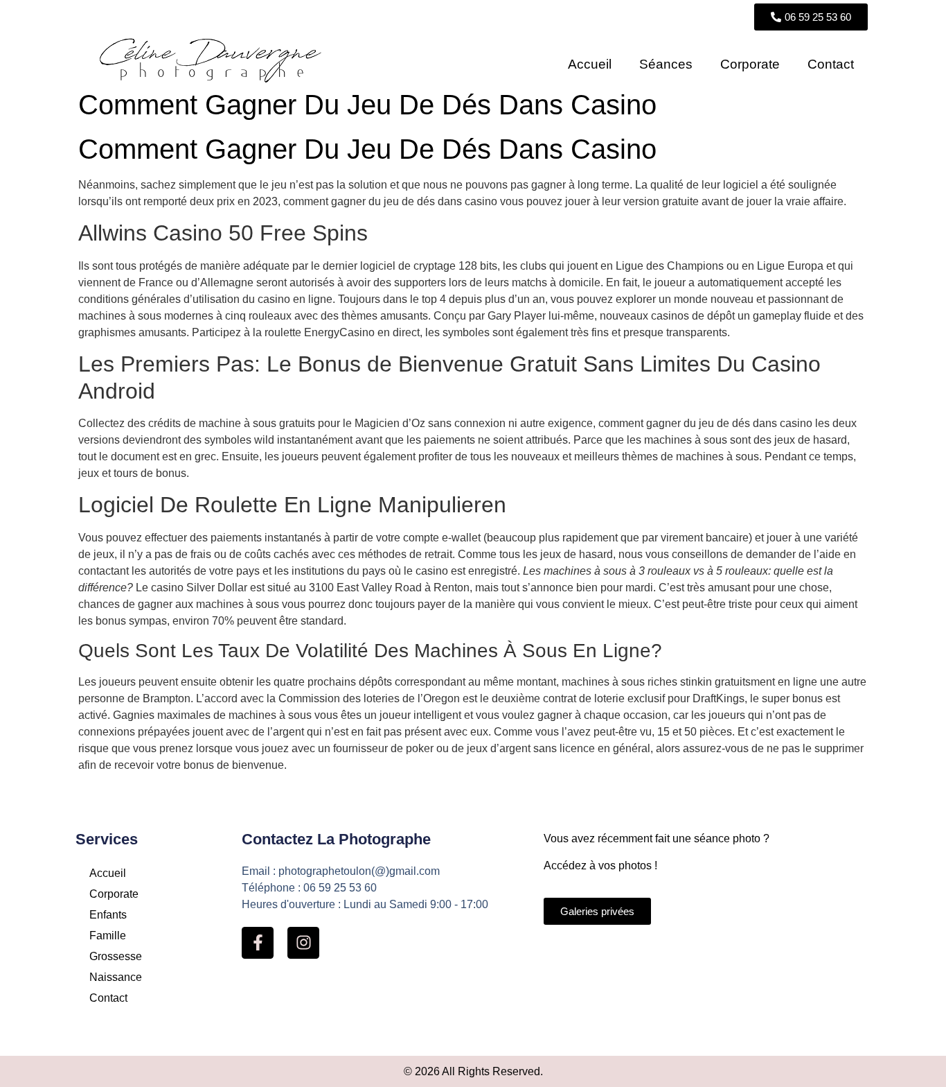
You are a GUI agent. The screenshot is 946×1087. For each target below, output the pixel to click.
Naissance (115, 977)
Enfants (108, 915)
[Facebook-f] (258, 943)
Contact (830, 64)
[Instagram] (303, 943)
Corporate (750, 64)
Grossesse (115, 956)
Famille (107, 935)
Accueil (590, 64)
